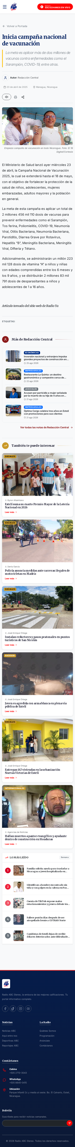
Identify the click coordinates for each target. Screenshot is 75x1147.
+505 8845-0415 (18, 1082)
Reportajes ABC (10, 1045)
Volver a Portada (17, 26)
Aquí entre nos (9, 1035)
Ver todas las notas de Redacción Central (44, 427)
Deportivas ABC (10, 1040)
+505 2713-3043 (18, 1072)
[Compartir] (23, 97)
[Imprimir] (15, 97)
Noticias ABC (9, 1031)
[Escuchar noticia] (6, 97)
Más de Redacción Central (32, 339)
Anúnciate (45, 1040)
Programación (47, 1035)
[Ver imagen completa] (37, 126)
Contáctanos (46, 1045)
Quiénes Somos (48, 1031)
